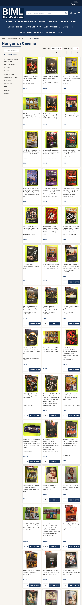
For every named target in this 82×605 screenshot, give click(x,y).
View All (6, 93)
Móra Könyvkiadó (9, 71)
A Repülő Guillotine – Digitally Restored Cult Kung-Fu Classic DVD (31, 572)
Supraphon (7, 67)
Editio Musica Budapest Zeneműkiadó (11, 60)
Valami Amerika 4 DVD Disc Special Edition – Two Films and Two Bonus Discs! (51, 572)
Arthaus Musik (8, 83)
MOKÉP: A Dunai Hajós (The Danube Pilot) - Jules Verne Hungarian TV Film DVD (31, 152)
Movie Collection (33, 27)
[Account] (71, 13)
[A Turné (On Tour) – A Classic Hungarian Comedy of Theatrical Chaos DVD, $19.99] (71, 295)
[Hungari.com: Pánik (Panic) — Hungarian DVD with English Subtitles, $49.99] (71, 103)
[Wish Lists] (75, 13)
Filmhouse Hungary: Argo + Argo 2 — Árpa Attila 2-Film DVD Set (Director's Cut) (50, 116)
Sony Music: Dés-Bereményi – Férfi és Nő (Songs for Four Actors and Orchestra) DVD (51, 266)
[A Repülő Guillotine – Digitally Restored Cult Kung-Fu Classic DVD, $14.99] (32, 560)
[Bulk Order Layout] (77, 52)
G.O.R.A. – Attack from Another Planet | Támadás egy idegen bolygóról (71, 572)
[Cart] (79, 13)
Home (3, 38)
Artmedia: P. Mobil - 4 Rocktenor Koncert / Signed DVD (31, 266)
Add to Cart (74, 282)
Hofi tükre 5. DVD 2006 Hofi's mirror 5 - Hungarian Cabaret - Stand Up (71, 487)
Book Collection (15, 27)
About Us (38, 32)
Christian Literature (46, 21)
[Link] (13, 13)
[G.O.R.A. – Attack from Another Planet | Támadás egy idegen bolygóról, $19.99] (71, 560)
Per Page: (68, 48)
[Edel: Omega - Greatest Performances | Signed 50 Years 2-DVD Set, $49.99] (32, 215)
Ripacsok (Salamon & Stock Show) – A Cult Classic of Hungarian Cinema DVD (51, 308)
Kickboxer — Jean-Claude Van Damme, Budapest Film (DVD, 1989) (31, 78)
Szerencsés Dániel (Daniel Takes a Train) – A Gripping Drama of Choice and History (31, 308)
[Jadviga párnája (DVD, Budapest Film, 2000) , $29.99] (51, 474)
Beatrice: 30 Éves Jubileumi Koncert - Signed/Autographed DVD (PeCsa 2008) (51, 152)
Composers (68, 27)
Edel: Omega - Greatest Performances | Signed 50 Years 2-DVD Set (30, 228)
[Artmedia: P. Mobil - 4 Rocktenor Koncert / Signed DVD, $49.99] (32, 253)
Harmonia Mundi (9, 74)
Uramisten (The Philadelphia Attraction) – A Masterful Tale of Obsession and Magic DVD (71, 266)
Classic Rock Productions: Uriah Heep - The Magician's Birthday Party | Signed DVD (31, 190)
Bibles (9, 21)
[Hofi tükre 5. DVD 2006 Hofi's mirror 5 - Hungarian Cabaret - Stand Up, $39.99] (71, 474)
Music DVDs (25, 32)
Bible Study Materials (25, 21)
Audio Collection (52, 27)
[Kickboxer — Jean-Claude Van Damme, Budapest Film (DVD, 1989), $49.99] (32, 65)
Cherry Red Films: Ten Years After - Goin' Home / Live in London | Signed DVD (71, 190)
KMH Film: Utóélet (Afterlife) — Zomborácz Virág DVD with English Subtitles (71, 78)
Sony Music (7, 80)
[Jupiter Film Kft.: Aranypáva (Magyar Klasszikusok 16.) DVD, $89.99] (51, 65)
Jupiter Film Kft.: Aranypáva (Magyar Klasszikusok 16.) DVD (50, 78)
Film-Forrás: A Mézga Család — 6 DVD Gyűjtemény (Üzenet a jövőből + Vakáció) (31, 116)
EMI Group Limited (9, 64)
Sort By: (46, 48)
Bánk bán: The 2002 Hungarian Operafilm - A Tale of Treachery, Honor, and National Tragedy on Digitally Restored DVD (51, 443)
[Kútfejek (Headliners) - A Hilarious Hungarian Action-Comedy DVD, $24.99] (32, 383)
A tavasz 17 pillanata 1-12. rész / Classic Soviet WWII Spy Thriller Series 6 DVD (50, 349)
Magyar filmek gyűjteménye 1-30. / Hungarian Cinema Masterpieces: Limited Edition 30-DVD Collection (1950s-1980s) (31, 443)
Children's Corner (67, 21)
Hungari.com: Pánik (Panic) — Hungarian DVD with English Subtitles (71, 116)
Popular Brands (10, 55)
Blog (60, 32)
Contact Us (50, 32)
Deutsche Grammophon (11, 77)
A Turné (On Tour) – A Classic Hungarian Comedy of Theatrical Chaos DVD (71, 308)
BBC (5, 87)
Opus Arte (7, 90)
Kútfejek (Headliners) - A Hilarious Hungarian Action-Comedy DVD (31, 395)
